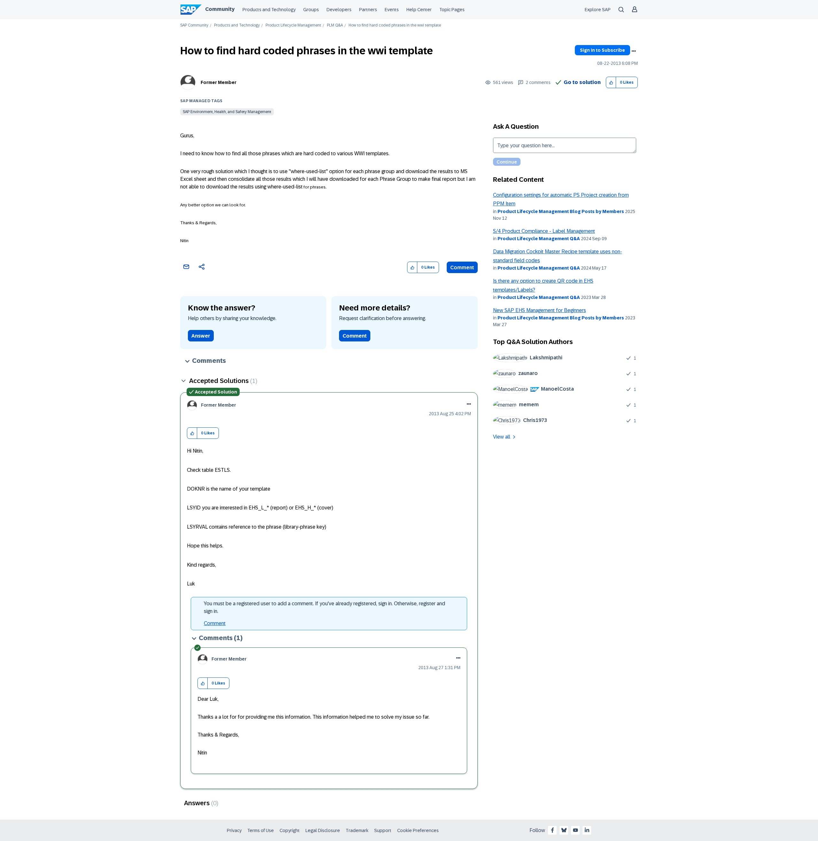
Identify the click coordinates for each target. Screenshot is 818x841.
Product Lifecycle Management (293, 25)
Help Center (419, 9)
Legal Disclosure (322, 830)
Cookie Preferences (418, 830)
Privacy (234, 830)
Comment (462, 267)
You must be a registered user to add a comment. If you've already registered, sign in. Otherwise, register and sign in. (324, 607)
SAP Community (194, 25)
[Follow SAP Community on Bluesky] (564, 830)
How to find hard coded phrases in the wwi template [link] (395, 25)
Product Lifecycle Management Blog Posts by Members (561, 211)
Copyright (290, 830)
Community (220, 9)
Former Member (218, 82)
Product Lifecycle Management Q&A (539, 238)
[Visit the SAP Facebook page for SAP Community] (552, 830)
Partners (368, 9)
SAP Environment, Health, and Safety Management (227, 112)
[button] (611, 82)
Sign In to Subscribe (602, 50)
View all (501, 437)
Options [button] (633, 51)
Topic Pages (452, 9)
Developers (339, 9)
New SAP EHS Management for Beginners (539, 310)
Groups (311, 9)
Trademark (357, 830)
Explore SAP (598, 9)
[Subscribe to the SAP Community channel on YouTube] (575, 830)
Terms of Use (260, 830)
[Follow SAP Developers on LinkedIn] (587, 830)
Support (382, 830)
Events (392, 9)
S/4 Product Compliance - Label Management (544, 231)
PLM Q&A (335, 25)
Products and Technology (269, 9)
